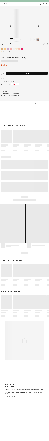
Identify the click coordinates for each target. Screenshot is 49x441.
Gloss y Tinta (4, 7)
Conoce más (3, 98)
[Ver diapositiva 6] (26, 39)
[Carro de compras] (46, 4)
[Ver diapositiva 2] (14, 39)
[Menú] (1, 4)
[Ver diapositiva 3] (17, 39)
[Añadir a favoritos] (47, 44)
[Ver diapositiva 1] (11, 39)
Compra (27, 73)
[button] (2, 49)
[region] (24, 25)
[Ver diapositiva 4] (20, 39)
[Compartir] (44, 44)
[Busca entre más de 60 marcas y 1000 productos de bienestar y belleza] (40, 4)
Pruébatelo (6, 44)
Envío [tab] (35, 104)
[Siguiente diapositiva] (39, 26)
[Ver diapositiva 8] (31, 39)
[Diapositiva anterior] (10, 26)
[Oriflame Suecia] (6, 4)
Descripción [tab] (16, 104)
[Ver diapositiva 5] (23, 39)
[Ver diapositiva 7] (29, 39)
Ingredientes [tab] (26, 104)
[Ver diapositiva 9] (34, 39)
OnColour (4, 54)
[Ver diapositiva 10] (37, 39)
